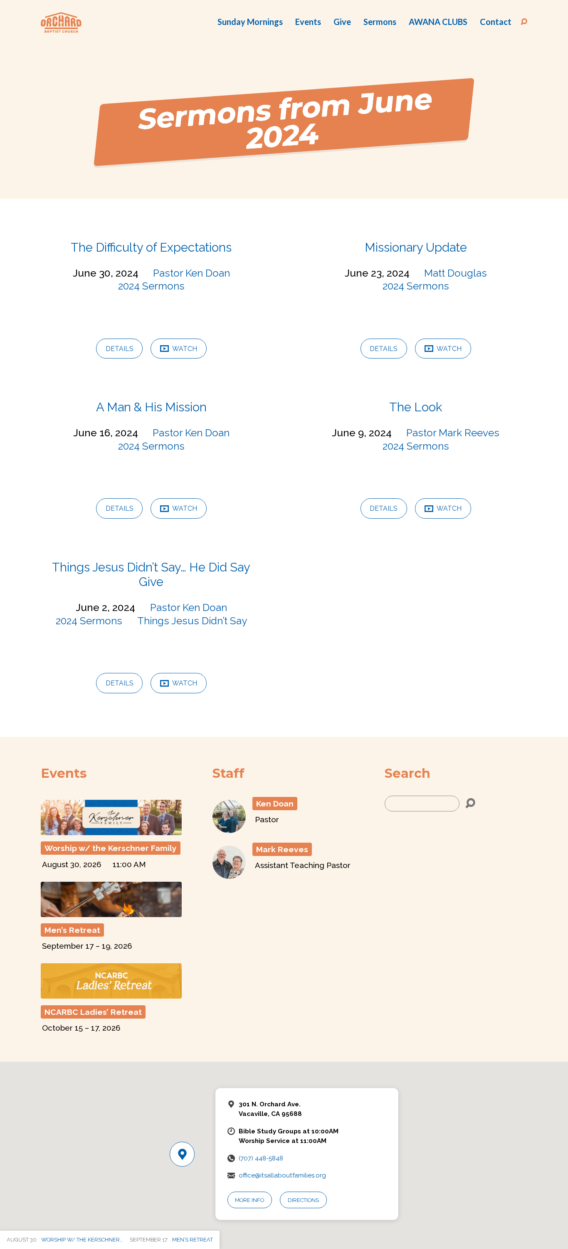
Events (308, 21)
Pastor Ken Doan (191, 273)
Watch (184, 349)
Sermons (379, 21)
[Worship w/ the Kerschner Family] (111, 830)
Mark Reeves (282, 849)
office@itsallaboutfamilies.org (282, 1175)
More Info (249, 1200)
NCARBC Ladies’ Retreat (93, 1012)
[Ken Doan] (229, 828)
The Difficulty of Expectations (151, 247)
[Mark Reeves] (229, 874)
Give (342, 21)
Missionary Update (416, 247)
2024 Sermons (151, 286)
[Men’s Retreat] (111, 912)
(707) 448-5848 (261, 1158)
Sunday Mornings (250, 21)
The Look (415, 407)
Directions (303, 1200)
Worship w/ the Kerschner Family (110, 848)
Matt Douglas (455, 273)
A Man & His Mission (151, 407)
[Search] (470, 804)
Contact (495, 21)
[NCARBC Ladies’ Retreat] (111, 994)
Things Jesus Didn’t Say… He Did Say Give (151, 574)
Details (119, 349)
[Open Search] (524, 22)
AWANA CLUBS (438, 21)
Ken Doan (275, 803)
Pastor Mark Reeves (452, 433)
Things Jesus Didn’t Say (192, 621)
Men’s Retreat (72, 930)
